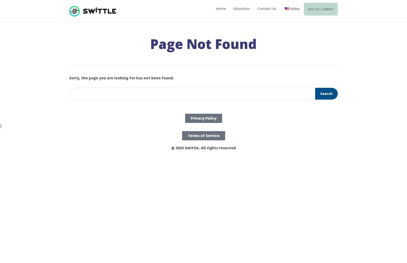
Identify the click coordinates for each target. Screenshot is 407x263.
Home (221, 8)
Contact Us (266, 8)
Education (241, 8)
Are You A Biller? (321, 9)
